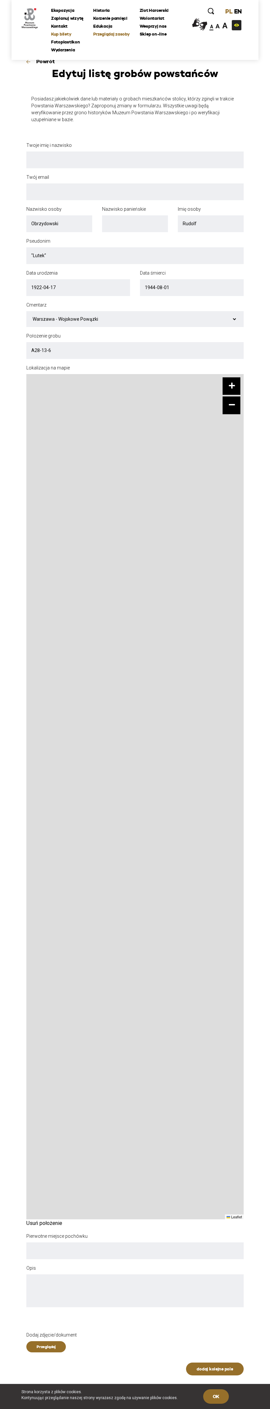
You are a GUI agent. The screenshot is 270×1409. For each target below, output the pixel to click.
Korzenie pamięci (110, 18)
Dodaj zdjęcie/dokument (51, 1335)
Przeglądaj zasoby (111, 34)
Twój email (37, 177)
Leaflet (236, 1216)
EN (238, 11)
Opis (31, 1268)
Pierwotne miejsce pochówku (57, 1236)
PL (228, 11)
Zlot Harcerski (154, 10)
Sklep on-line (153, 34)
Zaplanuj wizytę (67, 18)
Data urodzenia (42, 273)
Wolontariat (152, 18)
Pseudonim (38, 241)
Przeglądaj (46, 1346)
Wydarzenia (63, 50)
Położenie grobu (43, 336)
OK (216, 1396)
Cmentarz (36, 305)
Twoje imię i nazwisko (49, 145)
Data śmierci (153, 273)
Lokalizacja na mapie (48, 367)
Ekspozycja (62, 10)
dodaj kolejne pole (215, 1369)
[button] (231, 386)
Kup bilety (61, 34)
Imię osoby (189, 209)
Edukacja (102, 26)
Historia (101, 10)
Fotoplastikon (65, 42)
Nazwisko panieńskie (124, 209)
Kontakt (59, 26)
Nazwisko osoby (44, 209)
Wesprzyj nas (153, 26)
